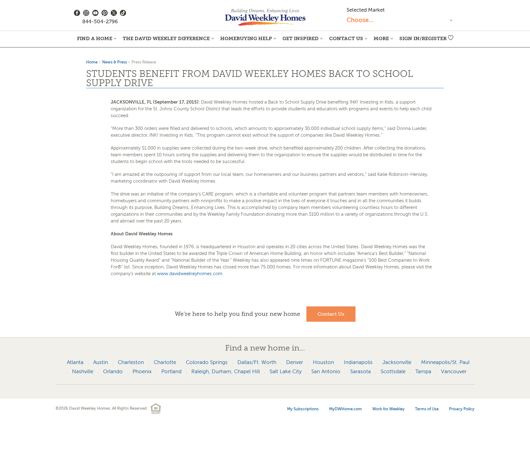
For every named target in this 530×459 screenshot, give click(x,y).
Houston (323, 362)
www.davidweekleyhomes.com (189, 273)
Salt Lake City (285, 371)
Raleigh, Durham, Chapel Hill (225, 371)
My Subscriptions (303, 409)
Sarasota (360, 371)
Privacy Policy (461, 409)
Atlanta (75, 362)
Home (92, 62)
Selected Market (366, 10)
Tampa (423, 371)
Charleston (131, 362)
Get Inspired (300, 38)
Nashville (82, 371)
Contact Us (346, 38)
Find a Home (94, 38)
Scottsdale (393, 371)
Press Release (144, 62)
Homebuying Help (246, 38)
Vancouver (454, 371)
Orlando (113, 371)
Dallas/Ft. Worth (256, 362)
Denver (294, 362)
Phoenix (142, 371)
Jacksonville (396, 362)
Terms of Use (427, 409)
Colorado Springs (207, 362)
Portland (171, 371)
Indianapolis (358, 362)
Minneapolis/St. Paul (445, 362)
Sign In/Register (423, 38)
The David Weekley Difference (166, 38)
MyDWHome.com (345, 409)
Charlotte (165, 362)
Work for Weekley (388, 409)
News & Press (114, 62)
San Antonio (325, 371)
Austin (100, 362)
